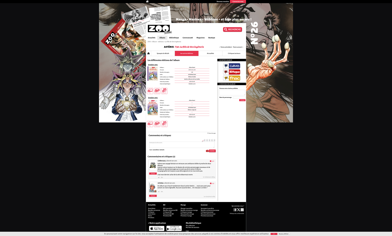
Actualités (151, 38)
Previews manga (186, 216)
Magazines (201, 38)
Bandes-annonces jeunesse (210, 210)
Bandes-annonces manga (189, 210)
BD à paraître (167, 208)
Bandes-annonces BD (170, 210)
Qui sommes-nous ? (238, 206)
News (150, 216)
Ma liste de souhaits (192, 227)
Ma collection (190, 225)
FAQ (187, 231)
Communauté (188, 38)
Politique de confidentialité (237, 213)
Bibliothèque (174, 38)
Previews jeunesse (207, 216)
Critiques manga (186, 212)
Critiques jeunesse (207, 212)
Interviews (151, 214)
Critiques (151, 212)
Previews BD (167, 216)
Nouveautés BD (168, 214)
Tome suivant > (238, 47)
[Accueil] (148, 1)
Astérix (169, 47)
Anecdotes (151, 208)
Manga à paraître (186, 208)
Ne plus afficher (284, 234)
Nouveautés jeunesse (208, 214)
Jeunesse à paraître (207, 208)
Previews (151, 217)
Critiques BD (167, 212)
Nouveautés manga (187, 214)
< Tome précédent (225, 47)
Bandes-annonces (154, 210)
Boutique (211, 38)
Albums (162, 38)
